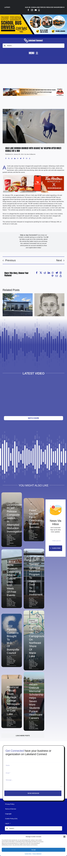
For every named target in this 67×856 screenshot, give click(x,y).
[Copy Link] (29, 158)
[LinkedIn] (14, 158)
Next (59, 260)
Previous (10, 260)
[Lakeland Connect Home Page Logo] (33, 38)
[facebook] (28, 10)
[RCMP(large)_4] (33, 109)
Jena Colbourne (30, 154)
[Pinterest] (23, 158)
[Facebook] (5, 158)
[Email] (26, 158)
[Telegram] (20, 158)
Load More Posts (23, 735)
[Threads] (61, 272)
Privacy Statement (36, 853)
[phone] (39, 10)
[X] (8, 158)
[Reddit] (11, 158)
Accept (33, 850)
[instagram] (32, 10)
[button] (64, 836)
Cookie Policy (28, 853)
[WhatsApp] (17, 158)
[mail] (36, 10)
